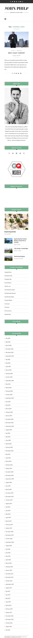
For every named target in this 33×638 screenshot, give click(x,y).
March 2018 (8, 563)
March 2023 (8, 408)
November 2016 (9, 619)
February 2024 (9, 391)
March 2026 (8, 345)
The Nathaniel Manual (10, 293)
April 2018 (8, 559)
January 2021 (9, 468)
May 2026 (8, 342)
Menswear (19, 50)
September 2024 (10, 380)
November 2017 (9, 577)
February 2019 (9, 524)
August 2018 (9, 545)
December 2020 (9, 472)
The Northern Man (9, 297)
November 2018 (9, 535)
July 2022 (8, 433)
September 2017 (10, 584)
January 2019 (9, 528)
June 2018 (8, 552)
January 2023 (9, 415)
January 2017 (9, 612)
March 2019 (8, 521)
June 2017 (8, 595)
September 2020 (10, 479)
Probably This (8, 279)
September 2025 (10, 356)
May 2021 (8, 454)
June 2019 (8, 510)
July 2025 (8, 359)
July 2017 (8, 591)
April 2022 (8, 440)
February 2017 (9, 609)
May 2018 (8, 556)
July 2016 (8, 630)
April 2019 (8, 517)
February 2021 (9, 465)
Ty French (7, 304)
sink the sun (7, 286)
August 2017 (9, 588)
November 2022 (9, 422)
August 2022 (9, 429)
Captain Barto (8, 272)
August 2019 (9, 503)
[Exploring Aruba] (16, 214)
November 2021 (9, 451)
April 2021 (8, 458)
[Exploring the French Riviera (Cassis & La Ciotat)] (8, 239)
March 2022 (8, 443)
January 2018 (9, 570)
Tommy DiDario (8, 300)
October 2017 (9, 581)
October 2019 (9, 500)
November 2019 (9, 496)
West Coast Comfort (16, 53)
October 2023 (9, 394)
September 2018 (10, 542)
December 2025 (9, 349)
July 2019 (8, 507)
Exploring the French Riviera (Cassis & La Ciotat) (20, 240)
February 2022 (9, 447)
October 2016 (9, 623)
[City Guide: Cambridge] (8, 248)
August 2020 (9, 482)
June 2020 (8, 486)
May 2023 (8, 405)
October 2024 (9, 377)
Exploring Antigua (19, 256)
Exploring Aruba (10, 232)
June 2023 (8, 401)
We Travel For (8, 311)
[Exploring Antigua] (8, 256)
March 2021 (8, 461)
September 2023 (10, 398)
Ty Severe (6, 307)
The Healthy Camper (9, 289)
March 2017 (8, 605)
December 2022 (9, 419)
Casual (13, 50)
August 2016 (9, 626)
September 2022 (10, 426)
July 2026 (8, 338)
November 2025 (9, 352)
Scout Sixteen (7, 282)
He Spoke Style (8, 275)
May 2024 (8, 384)
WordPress (24, 637)
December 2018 (9, 531)
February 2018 (9, 566)
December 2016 (9, 616)
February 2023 (9, 412)
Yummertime (7, 314)
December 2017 (9, 573)
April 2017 (8, 602)
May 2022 (8, 436)
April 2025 (8, 366)
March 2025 (8, 370)
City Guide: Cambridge (21, 248)
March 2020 (8, 489)
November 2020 (9, 475)
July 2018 (8, 549)
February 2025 (9, 373)
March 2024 (8, 387)
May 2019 (8, 514)
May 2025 (8, 363)
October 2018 (9, 538)
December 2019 (9, 493)
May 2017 (8, 598)
